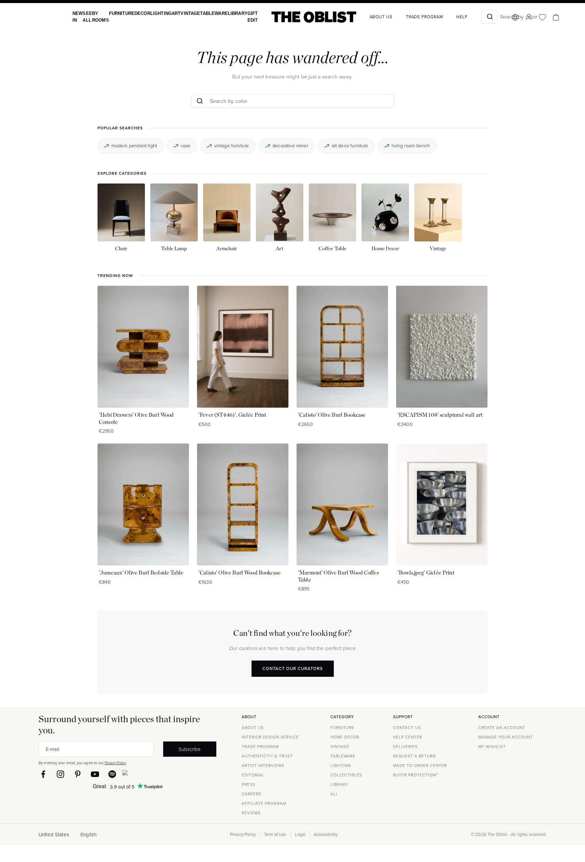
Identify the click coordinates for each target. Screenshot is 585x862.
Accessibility (326, 835)
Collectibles (346, 775)
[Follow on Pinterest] (77, 774)
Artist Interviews (263, 765)
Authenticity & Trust (267, 756)
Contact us (407, 728)
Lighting (155, 13)
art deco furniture (350, 145)
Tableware (203, 13)
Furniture (118, 13)
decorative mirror (290, 145)
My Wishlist (492, 747)
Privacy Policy (115, 763)
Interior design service (270, 737)
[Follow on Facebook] (43, 774)
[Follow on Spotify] (112, 774)
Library (225, 13)
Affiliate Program (264, 803)
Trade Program (410, 17)
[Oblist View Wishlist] (528, 17)
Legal (300, 835)
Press (248, 784)
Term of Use (275, 835)
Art (169, 13)
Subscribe (189, 749)
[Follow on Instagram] (60, 774)
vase (186, 145)
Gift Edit (238, 16)
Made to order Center (420, 765)
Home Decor (344, 737)
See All (86, 16)
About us (366, 17)
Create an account (501, 728)
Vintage (182, 13)
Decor (137, 13)
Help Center (407, 737)
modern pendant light (134, 145)
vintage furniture (231, 145)
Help (447, 17)
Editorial (253, 775)
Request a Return (414, 756)
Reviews (251, 813)
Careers (251, 794)
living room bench (411, 145)
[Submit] (475, 16)
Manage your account (505, 737)
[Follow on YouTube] (95, 774)
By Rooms (98, 16)
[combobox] (475, 17)
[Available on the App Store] (155, 774)
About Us (253, 728)
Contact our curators (292, 668)
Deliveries (405, 747)
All (334, 794)
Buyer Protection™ (415, 775)
